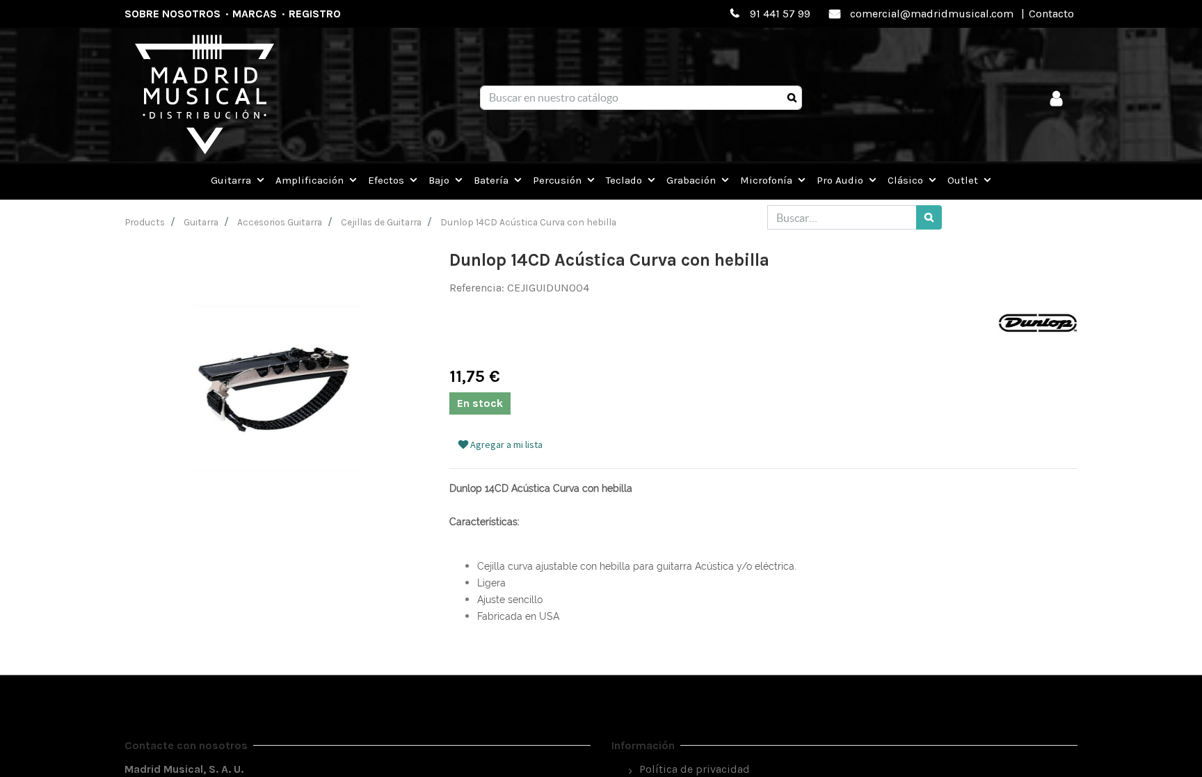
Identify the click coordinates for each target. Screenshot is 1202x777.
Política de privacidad (694, 769)
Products (145, 221)
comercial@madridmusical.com (931, 13)
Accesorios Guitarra (279, 221)
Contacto (1051, 13)
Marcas (254, 13)
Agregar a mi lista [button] (505, 444)
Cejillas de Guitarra (381, 221)
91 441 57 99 (780, 13)
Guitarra (201, 221)
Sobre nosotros (173, 13)
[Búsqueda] (792, 98)
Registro (315, 13)
